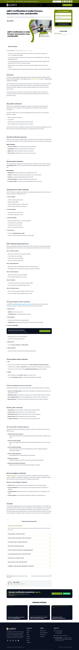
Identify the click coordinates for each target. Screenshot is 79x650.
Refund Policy (43, 634)
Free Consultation (45, 331)
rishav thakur (12, 50)
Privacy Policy (43, 630)
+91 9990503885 (20, 1)
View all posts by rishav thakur (18, 583)
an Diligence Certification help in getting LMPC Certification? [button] (21, 566)
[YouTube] (71, 1)
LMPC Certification (35, 79)
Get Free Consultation (63, 24)
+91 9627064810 (11, 1)
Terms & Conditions (44, 632)
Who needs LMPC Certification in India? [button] (16, 534)
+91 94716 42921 (58, 632)
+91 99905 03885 (57, 593)
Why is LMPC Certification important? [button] (16, 546)
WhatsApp (67, 593)
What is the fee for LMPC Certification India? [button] (17, 562)
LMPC (11, 17)
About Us (28, 630)
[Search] (40, 5)
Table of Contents (12, 46)
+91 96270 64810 (58, 633)
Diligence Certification (12, 475)
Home (8, 17)
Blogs (28, 632)
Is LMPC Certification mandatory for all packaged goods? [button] (20, 550)
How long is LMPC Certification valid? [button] (16, 558)
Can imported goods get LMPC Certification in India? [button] (19, 554)
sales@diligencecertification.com (32, 1)
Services (28, 638)
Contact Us (29, 642)
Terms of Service (48, 649)
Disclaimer (42, 636)
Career (28, 640)
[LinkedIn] (67, 1)
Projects (28, 636)
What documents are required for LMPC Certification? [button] (19, 538)
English (56, 1)
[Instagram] (69, 1)
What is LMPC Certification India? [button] (15, 525)
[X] (65, 1)
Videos (28, 634)
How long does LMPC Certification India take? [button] (18, 542)
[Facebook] (63, 1)
